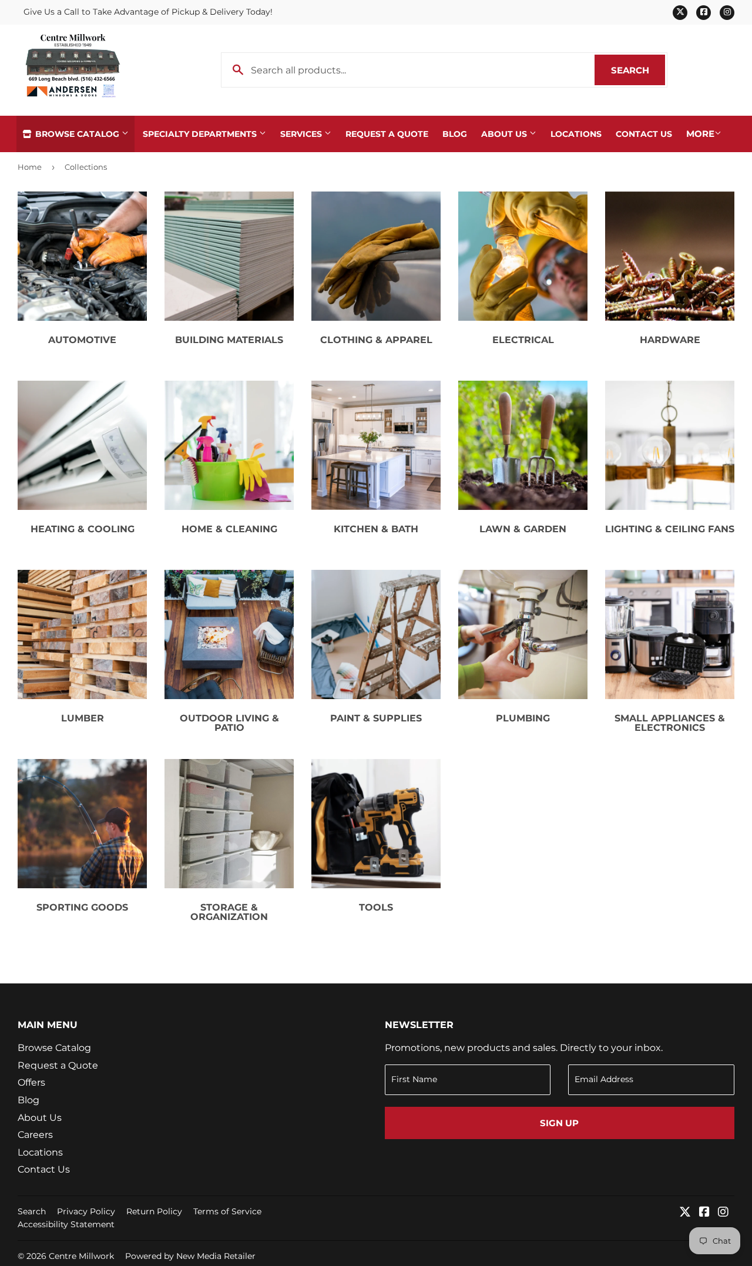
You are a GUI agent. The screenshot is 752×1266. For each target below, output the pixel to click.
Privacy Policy (86, 1211)
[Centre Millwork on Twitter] (685, 1212)
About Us (505, 134)
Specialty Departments (201, 134)
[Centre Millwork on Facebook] (704, 1212)
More (700, 133)
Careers (35, 1134)
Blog (454, 134)
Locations (576, 134)
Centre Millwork (81, 1256)
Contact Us (644, 134)
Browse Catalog (77, 134)
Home (30, 167)
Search (638, 70)
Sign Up (559, 1123)
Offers (31, 1082)
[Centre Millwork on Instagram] (723, 1212)
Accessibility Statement (66, 1224)
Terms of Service (227, 1211)
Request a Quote (386, 134)
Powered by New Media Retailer (190, 1256)
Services (302, 134)
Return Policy (154, 1211)
